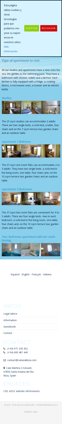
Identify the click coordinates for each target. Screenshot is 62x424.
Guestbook (9, 326)
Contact (7, 333)
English (25, 274)
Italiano (47, 274)
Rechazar (49, 28)
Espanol (15, 274)
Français (36, 274)
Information (10, 320)
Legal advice (10, 313)
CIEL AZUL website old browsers (21, 391)
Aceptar (32, 28)
